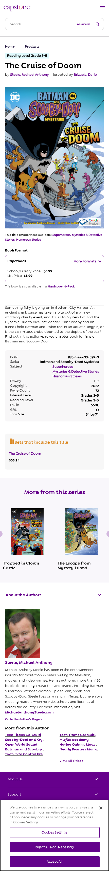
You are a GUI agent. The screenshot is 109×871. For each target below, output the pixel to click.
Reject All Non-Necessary (54, 847)
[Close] (100, 808)
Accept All (54, 861)
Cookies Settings (54, 832)
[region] (54, 835)
